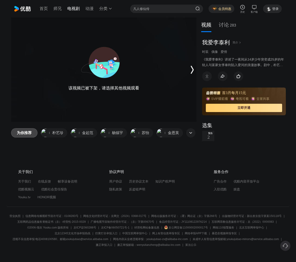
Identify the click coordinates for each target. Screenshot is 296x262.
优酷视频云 (26, 189)
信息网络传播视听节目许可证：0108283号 (51, 216)
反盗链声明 (137, 189)
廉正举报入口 (104, 245)
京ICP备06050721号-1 (115, 227)
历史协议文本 (138, 181)
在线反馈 (44, 181)
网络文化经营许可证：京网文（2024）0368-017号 (114, 216)
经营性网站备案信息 (146, 227)
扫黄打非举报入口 (106, 233)
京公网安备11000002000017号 (188, 227)
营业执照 (15, 216)
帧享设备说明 (67, 181)
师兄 (57, 8)
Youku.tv (24, 197)
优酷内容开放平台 (246, 181)
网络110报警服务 (223, 227)
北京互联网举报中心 (251, 227)
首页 (44, 8)
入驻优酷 (220, 189)
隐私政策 (115, 189)
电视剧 (73, 8)
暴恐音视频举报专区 (224, 233)
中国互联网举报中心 (134, 233)
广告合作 (220, 181)
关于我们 (24, 181)
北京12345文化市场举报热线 (72, 233)
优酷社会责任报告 (54, 189)
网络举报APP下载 (196, 233)
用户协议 (115, 181)
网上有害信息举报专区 (166, 233)
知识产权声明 (165, 181)
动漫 (89, 8)
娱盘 (237, 189)
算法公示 (190, 245)
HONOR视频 (46, 197)
